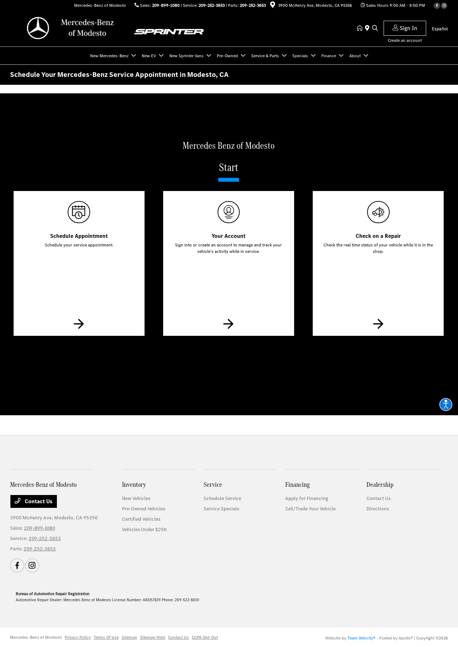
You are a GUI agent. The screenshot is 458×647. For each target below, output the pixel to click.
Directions (377, 508)
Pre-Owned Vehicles (143, 508)
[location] (272, 6)
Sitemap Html (152, 637)
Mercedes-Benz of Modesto (36, 637)
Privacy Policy (78, 637)
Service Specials (221, 508)
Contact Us (38, 501)
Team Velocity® (361, 638)
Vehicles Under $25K (144, 529)
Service (213, 484)
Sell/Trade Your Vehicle (310, 508)
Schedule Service (222, 498)
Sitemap (129, 637)
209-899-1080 (166, 5)
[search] (375, 28)
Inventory (134, 484)
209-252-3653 (212, 5)
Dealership (380, 484)
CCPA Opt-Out (205, 637)
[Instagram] (444, 6)
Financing (297, 484)
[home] (361, 28)
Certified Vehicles (141, 519)
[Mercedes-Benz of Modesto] (71, 28)
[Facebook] (437, 6)
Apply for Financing (306, 498)
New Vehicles (136, 498)
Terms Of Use (106, 637)
